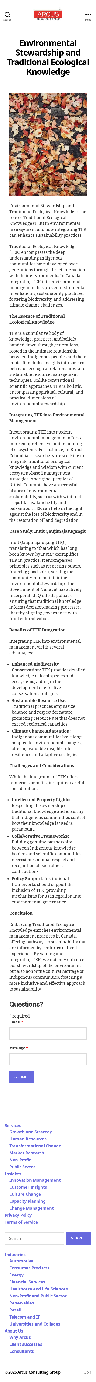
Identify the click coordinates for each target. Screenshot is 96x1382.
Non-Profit (20, 1160)
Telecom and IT (24, 1317)
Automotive (21, 1261)
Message (18, 1048)
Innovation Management (35, 1180)
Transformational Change (35, 1146)
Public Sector (22, 1167)
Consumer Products (29, 1268)
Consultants (21, 1351)
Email (16, 1022)
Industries (15, 1254)
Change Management (31, 1208)
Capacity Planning (27, 1201)
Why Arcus (20, 1337)
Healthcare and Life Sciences (38, 1289)
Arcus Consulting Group (39, 1372)
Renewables (21, 1303)
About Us (14, 1331)
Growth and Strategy (30, 1132)
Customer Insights (29, 1187)
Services (13, 1125)
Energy (16, 1275)
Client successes (25, 1344)
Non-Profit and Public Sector (37, 1296)
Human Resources (28, 1139)
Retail (15, 1310)
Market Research (26, 1153)
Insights (13, 1174)
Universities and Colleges (34, 1324)
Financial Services (27, 1282)
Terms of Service (21, 1222)
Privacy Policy (18, 1215)
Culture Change (25, 1194)
